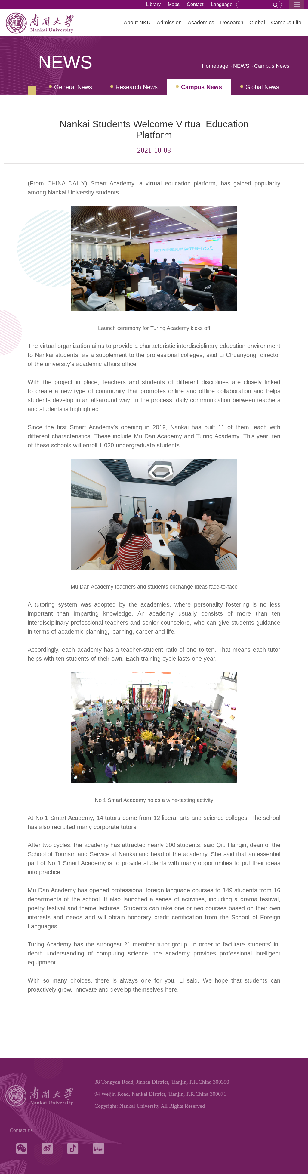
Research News (137, 87)
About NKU (137, 23)
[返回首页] (55, 34)
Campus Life (286, 23)
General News (73, 87)
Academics (201, 23)
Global (257, 23)
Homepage (215, 66)
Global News (262, 87)
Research (231, 23)
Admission (169, 23)
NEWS (241, 66)
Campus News (271, 66)
